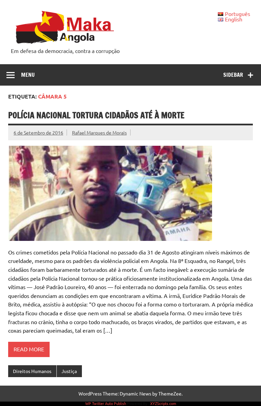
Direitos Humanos (32, 371)
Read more (29, 349)
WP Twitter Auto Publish (105, 403)
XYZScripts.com (163, 403)
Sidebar (233, 74)
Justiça (69, 371)
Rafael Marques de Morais (99, 132)
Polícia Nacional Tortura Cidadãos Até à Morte (96, 115)
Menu (28, 74)
